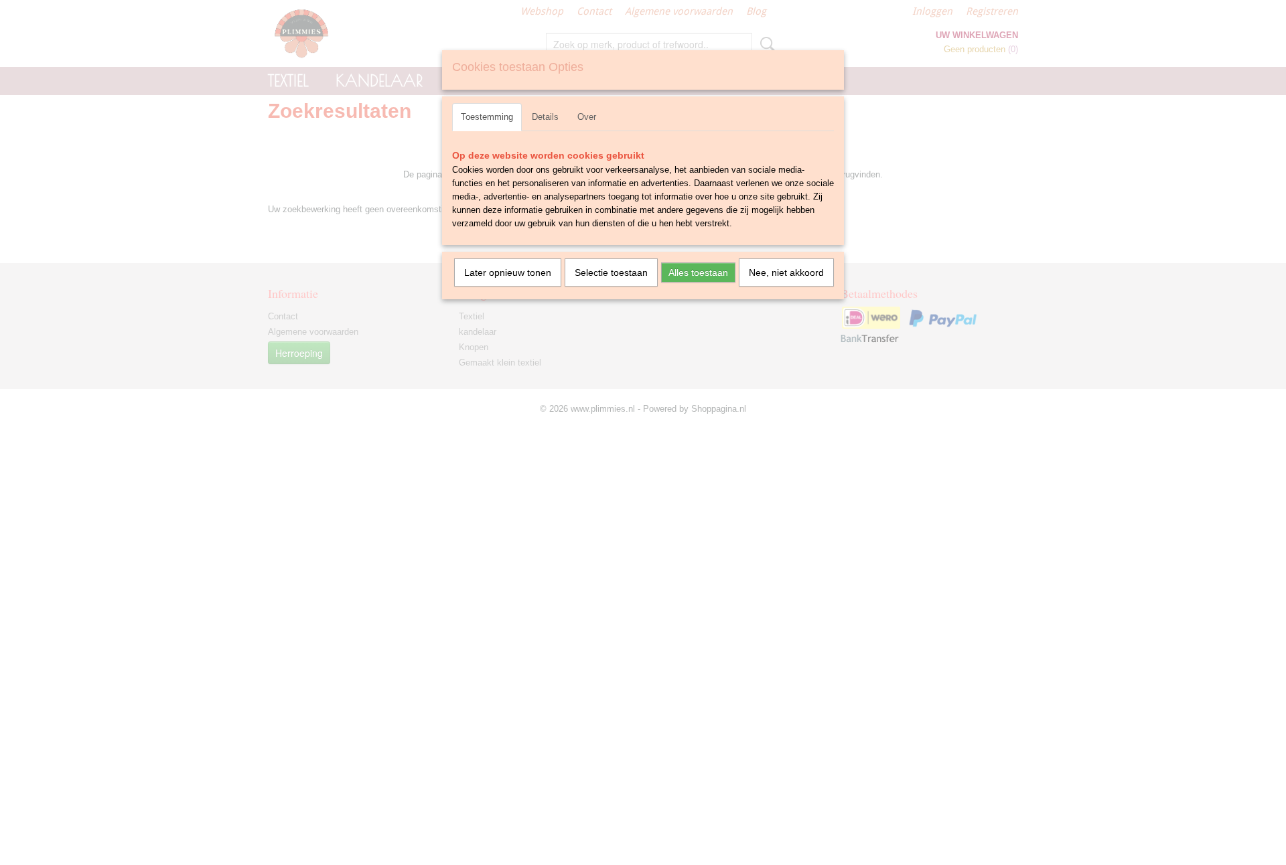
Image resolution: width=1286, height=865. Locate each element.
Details (545, 117)
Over (586, 117)
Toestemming (487, 117)
